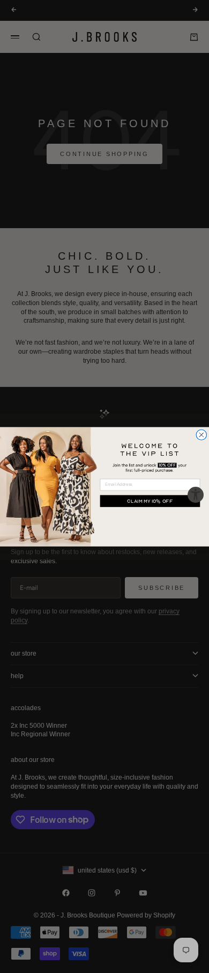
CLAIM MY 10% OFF (150, 500)
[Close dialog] (201, 435)
